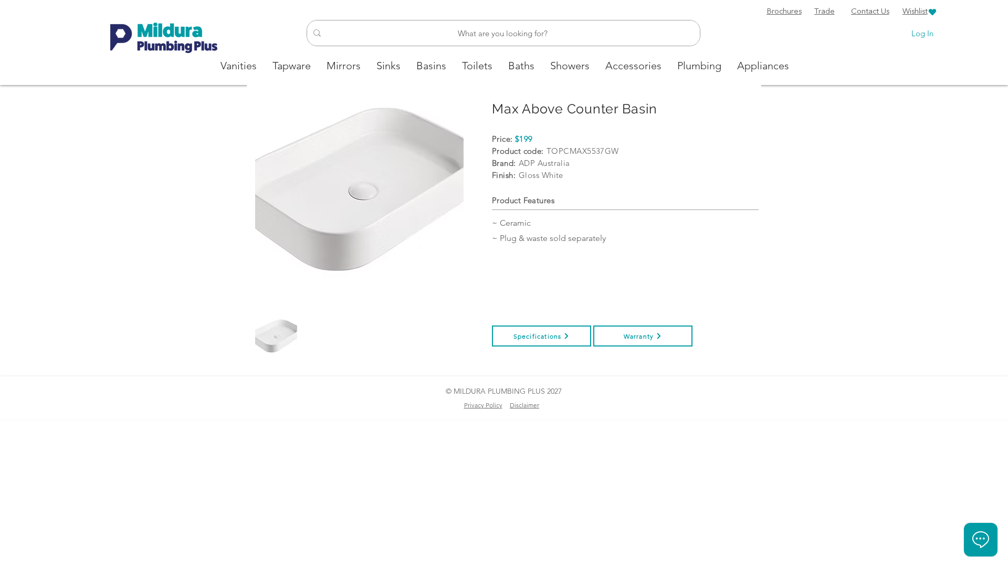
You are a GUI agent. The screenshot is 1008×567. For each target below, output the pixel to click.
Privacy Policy (483, 405)
